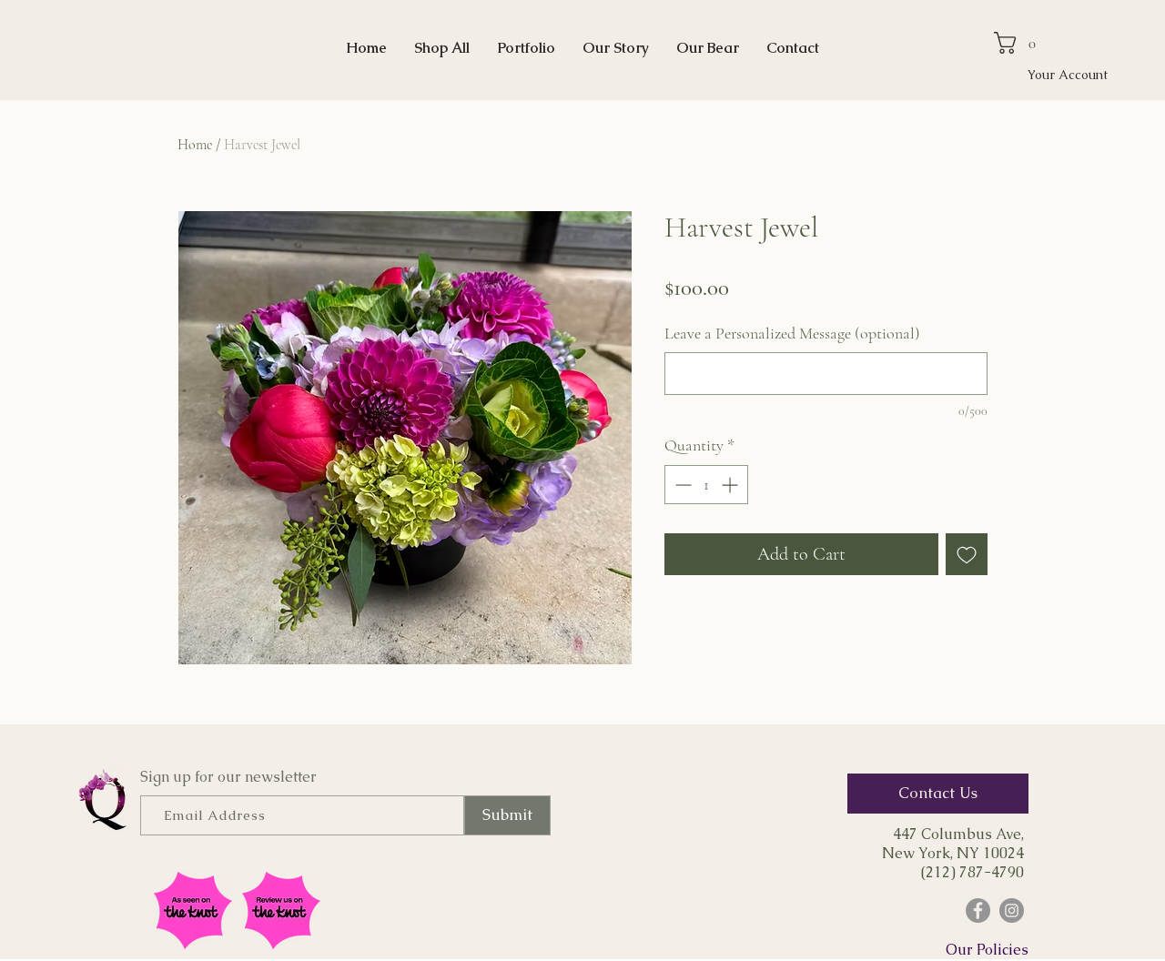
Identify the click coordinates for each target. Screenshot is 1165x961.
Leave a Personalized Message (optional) (792, 333)
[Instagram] (1011, 910)
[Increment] (731, 484)
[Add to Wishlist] (967, 554)
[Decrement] (681, 484)
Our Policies (987, 949)
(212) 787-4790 (972, 872)
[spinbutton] (706, 484)
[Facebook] (978, 910)
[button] (1021, 43)
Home (194, 145)
